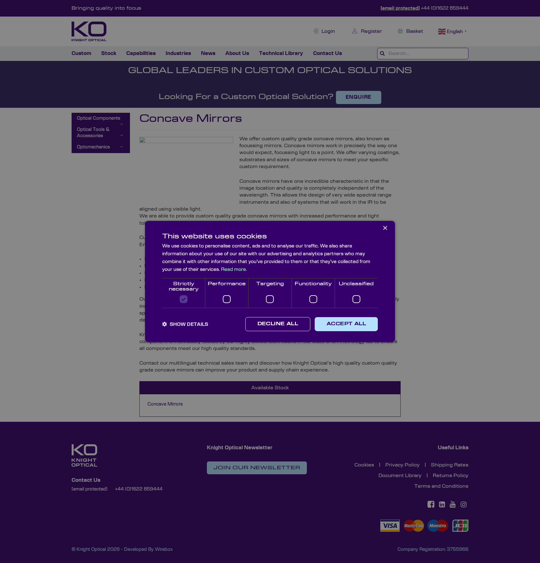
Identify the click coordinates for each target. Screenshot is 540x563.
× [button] (384, 228)
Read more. (234, 269)
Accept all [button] (346, 324)
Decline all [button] (278, 324)
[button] (185, 324)
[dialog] (270, 281)
